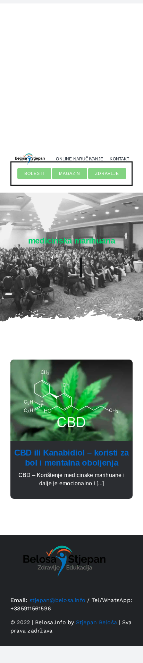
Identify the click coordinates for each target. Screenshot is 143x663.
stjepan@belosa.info (58, 600)
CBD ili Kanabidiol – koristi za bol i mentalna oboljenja (71, 457)
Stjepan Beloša (96, 622)
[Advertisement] (71, 74)
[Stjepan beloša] (29, 152)
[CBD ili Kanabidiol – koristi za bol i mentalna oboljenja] (71, 363)
